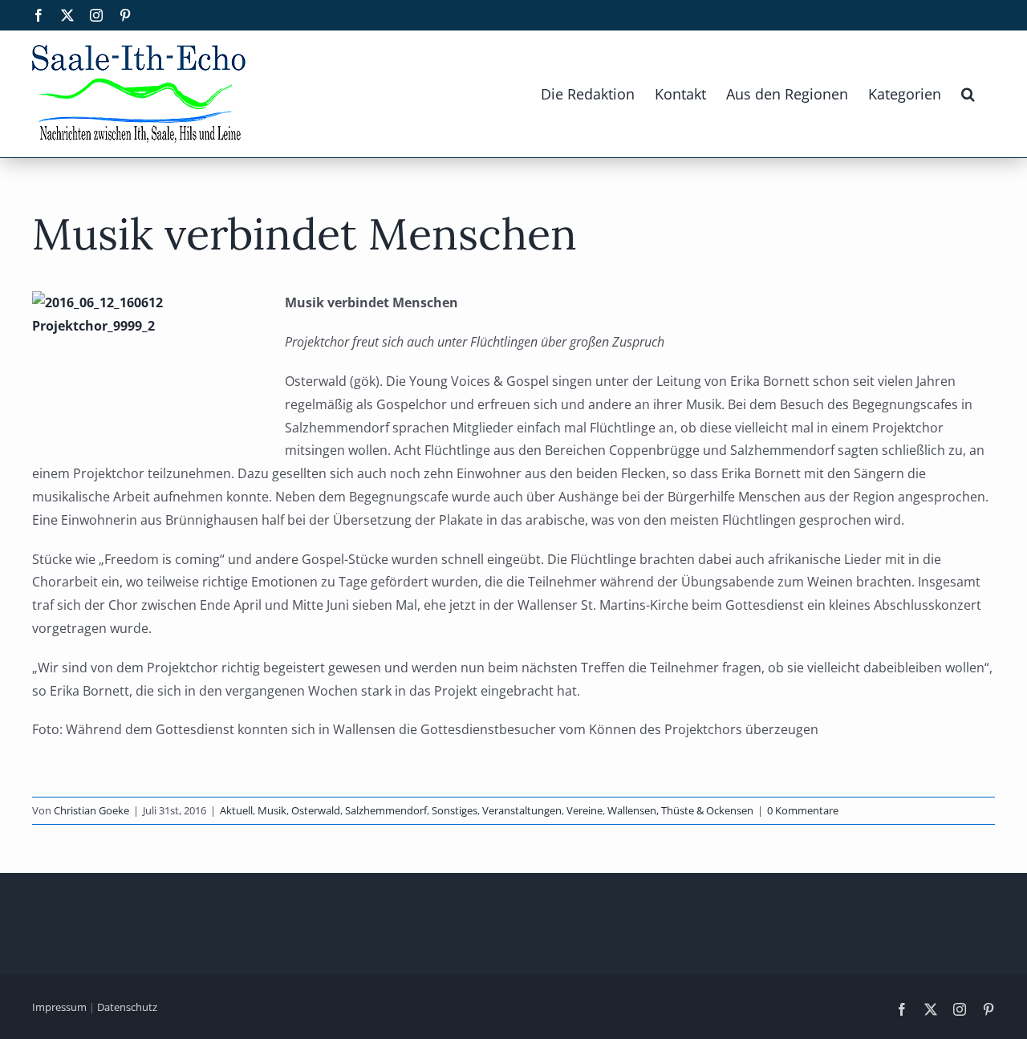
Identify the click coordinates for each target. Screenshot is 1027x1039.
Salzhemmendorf (386, 810)
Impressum (59, 1007)
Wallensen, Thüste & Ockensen (680, 810)
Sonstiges (454, 810)
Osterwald (315, 810)
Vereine (584, 810)
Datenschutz (127, 1007)
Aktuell (236, 810)
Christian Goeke (91, 810)
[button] (968, 93)
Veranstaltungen (522, 810)
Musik (272, 810)
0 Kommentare (802, 810)
